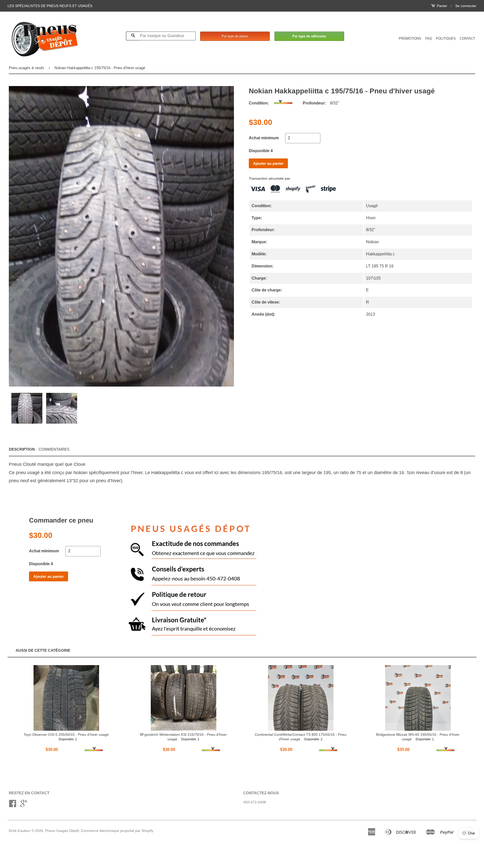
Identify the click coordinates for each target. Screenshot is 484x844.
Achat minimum (264, 138)
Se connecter (465, 6)
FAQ (428, 38)
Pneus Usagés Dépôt (62, 831)
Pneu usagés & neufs (26, 68)
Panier (441, 6)
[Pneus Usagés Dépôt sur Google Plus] (23, 805)
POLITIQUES (446, 38)
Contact (467, 38)
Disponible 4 (261, 151)
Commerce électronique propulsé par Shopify (117, 831)
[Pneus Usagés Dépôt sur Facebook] (12, 805)
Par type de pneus (235, 36)
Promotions (410, 38)
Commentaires (54, 449)
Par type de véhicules (309, 36)
